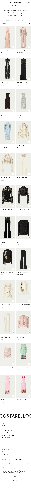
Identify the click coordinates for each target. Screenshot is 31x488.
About (3, 420)
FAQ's (3, 444)
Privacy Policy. (19, 472)
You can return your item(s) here (9, 435)
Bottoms (24, 20)
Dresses (15, 20)
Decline (15, 480)
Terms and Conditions (7, 442)
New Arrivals (9, 20)
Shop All (3, 20)
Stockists (4, 428)
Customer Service (6, 437)
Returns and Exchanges (7, 432)
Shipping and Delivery (7, 430)
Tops (19, 20)
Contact (4, 425)
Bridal (3, 423)
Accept (15, 476)
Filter (29, 23)
